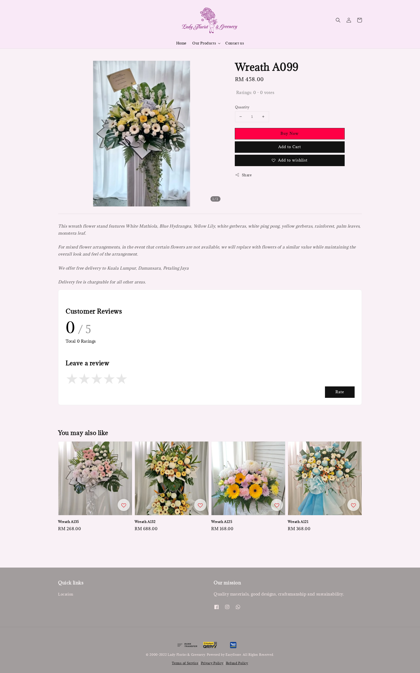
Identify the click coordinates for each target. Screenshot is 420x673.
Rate (339, 391)
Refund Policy (237, 663)
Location (65, 594)
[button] (338, 20)
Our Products (204, 43)
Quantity (242, 107)
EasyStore (233, 654)
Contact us (234, 43)
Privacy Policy (212, 663)
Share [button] (247, 175)
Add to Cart (289, 146)
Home (181, 43)
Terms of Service (185, 663)
